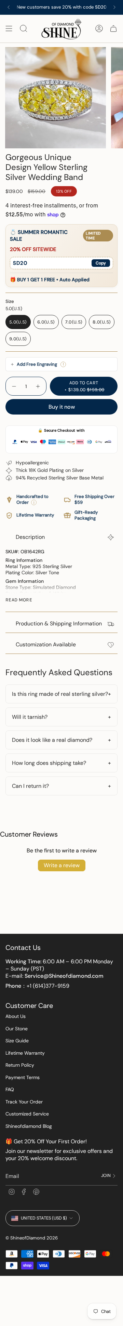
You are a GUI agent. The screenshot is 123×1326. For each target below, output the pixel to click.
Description (30, 537)
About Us (15, 1016)
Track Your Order (24, 1102)
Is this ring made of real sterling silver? (60, 694)
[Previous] (8, 7)
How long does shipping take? (49, 763)
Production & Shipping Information (59, 623)
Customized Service (27, 1114)
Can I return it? (30, 786)
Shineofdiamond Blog (28, 1126)
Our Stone (16, 1028)
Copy (101, 263)
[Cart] (113, 28)
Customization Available (46, 644)
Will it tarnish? (29, 717)
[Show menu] (9, 28)
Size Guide (17, 1041)
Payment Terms (22, 1077)
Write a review (62, 865)
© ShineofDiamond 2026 (31, 1238)
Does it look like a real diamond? (52, 740)
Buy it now (62, 406)
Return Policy (19, 1065)
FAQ (9, 1089)
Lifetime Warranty (25, 1053)
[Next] (114, 7)
